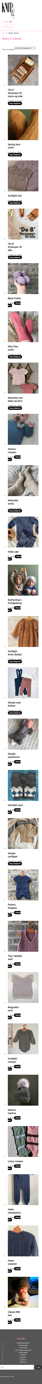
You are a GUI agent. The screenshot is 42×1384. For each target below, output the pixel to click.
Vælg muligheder (15, 155)
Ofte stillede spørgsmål (23, 1350)
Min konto (23, 1362)
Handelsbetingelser (23, 1343)
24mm (13, 113)
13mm (13, 109)
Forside (4, 33)
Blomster (16, 48)
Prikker (13, 55)
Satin (11, 57)
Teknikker (23, 1355)
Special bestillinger (25, 60)
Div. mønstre (19, 50)
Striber (13, 62)
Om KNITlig (23, 1348)
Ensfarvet (16, 53)
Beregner (23, 1357)
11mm (13, 106)
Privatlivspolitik (23, 1345)
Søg (38, 1367)
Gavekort (23, 1360)
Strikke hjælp (23, 1352)
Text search (6, 118)
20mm (13, 111)
